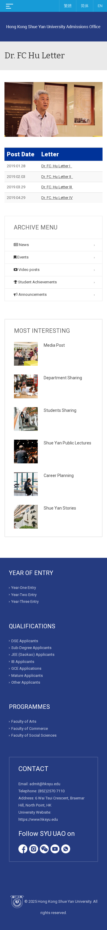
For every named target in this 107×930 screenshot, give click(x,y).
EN (100, 6)
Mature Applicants (27, 675)
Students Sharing (60, 410)
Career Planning (59, 475)
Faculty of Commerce (29, 728)
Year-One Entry (23, 587)
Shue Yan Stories (60, 508)
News (23, 244)
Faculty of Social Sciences (33, 735)
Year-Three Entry (25, 601)
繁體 (68, 6)
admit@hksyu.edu (44, 784)
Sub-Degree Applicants (31, 647)
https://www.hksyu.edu (38, 819)
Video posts (29, 269)
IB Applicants (22, 661)
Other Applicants (25, 682)
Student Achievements (37, 282)
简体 (85, 6)
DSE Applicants (24, 641)
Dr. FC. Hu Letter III (56, 187)
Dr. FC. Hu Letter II (56, 176)
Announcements (32, 294)
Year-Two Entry (24, 594)
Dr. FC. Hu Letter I (55, 166)
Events (22, 257)
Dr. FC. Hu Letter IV (57, 197)
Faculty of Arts (23, 721)
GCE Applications (26, 668)
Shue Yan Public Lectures (67, 443)
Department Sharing (63, 377)
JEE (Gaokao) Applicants (32, 654)
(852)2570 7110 (51, 791)
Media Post (54, 345)
